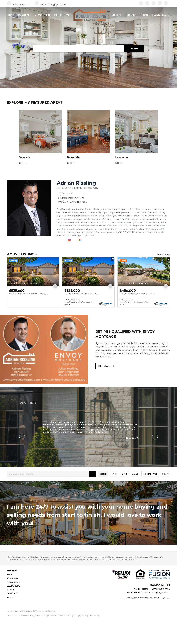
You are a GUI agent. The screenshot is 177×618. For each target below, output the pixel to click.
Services (116, 15)
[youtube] (160, 4)
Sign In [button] (166, 15)
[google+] (166, 4)
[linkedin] (147, 4)
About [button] (144, 15)
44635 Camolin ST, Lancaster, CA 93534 (28, 293)
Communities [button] (42, 15)
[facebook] (141, 4)
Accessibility (95, 616)
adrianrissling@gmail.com (157, 592)
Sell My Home (61, 15)
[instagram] (153, 4)
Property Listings (73, 616)
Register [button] (157, 15)
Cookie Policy (41, 616)
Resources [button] (131, 15)
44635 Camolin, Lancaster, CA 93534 (82, 293)
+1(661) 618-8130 (134, 592)
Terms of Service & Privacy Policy (20, 616)
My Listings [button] (24, 15)
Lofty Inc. (21, 611)
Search (103, 474)
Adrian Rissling (76, 183)
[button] (134, 48)
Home (10, 15)
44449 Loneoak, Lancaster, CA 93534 (137, 293)
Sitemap (84, 616)
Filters (165, 474)
